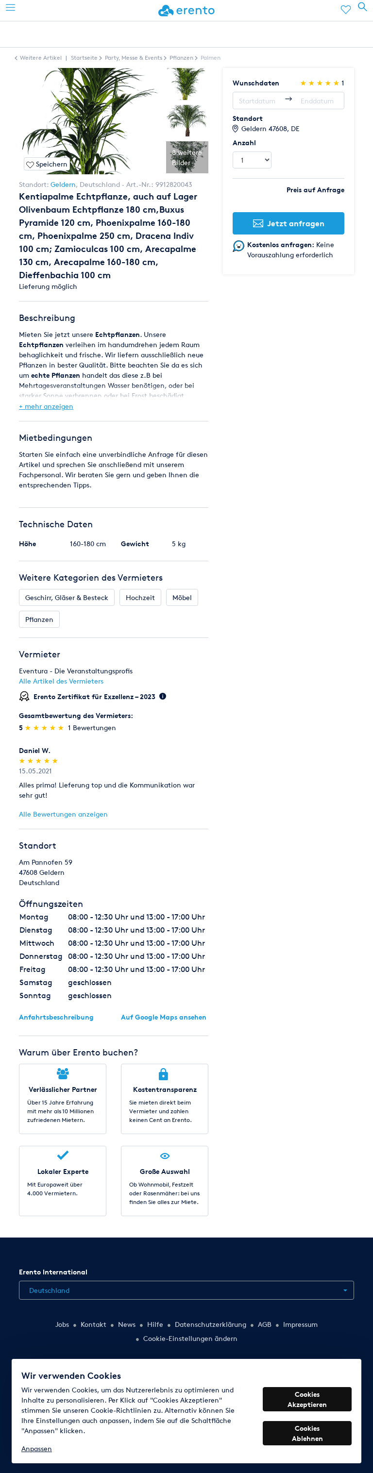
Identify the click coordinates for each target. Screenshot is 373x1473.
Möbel (182, 597)
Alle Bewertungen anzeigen (63, 814)
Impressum (300, 1324)
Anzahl (244, 142)
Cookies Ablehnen (307, 1433)
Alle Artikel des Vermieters (61, 681)
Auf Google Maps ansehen (163, 1017)
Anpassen (36, 1448)
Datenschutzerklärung (210, 1324)
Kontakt (93, 1324)
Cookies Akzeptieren (307, 1399)
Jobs (62, 1324)
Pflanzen (39, 619)
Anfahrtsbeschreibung (56, 1017)
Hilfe (155, 1324)
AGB (264, 1324)
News (127, 1324)
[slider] (45, 727)
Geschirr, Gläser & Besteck (66, 597)
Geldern (63, 184)
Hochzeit (140, 597)
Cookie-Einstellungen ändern (190, 1338)
